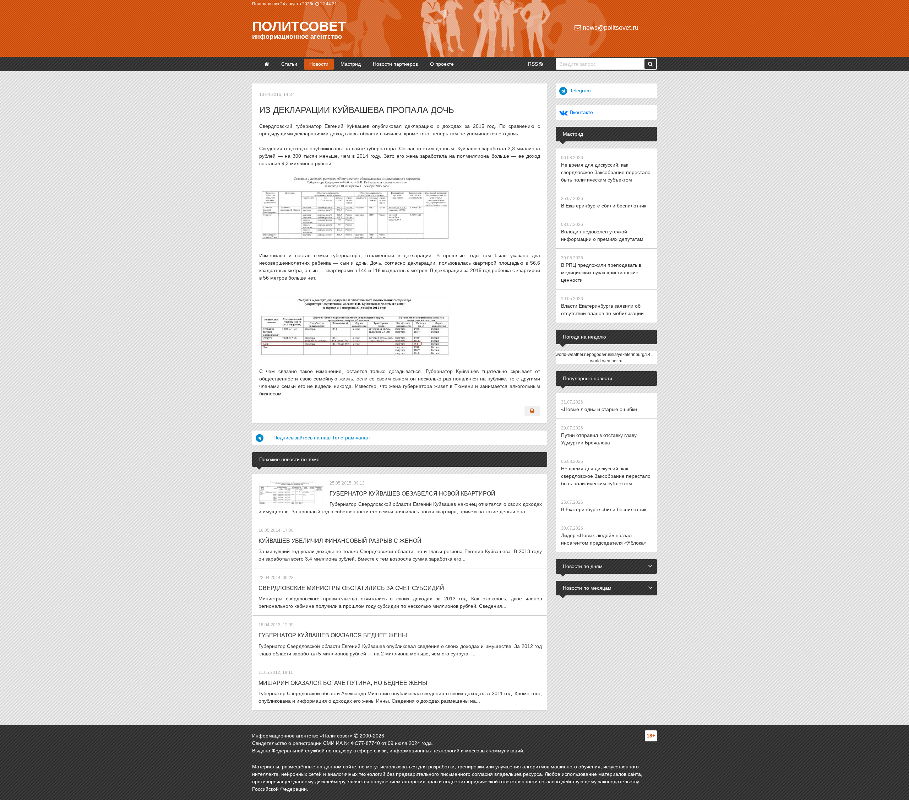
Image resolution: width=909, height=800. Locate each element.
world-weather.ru (606, 360)
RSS (533, 64)
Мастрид (351, 64)
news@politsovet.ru (609, 27)
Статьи (289, 64)
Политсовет (299, 26)
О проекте (442, 64)
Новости (318, 64)
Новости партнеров (395, 64)
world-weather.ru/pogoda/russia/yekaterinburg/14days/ (608, 354)
